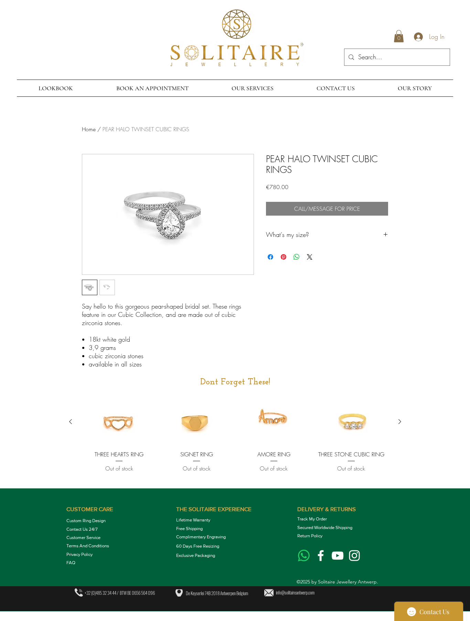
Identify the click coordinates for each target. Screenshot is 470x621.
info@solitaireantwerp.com (295, 592)
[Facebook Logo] (320, 555)
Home (89, 129)
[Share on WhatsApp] (296, 257)
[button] (399, 36)
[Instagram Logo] (354, 555)
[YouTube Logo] (337, 555)
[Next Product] (400, 421)
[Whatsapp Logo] (304, 555)
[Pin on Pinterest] (283, 257)
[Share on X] (310, 257)
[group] (235, 441)
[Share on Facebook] (270, 257)
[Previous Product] (70, 421)
